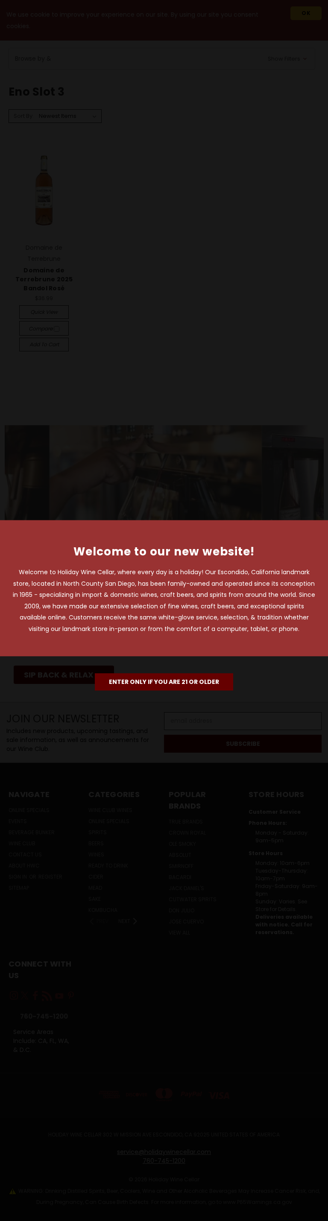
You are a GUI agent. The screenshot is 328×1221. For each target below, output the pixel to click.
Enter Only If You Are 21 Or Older (164, 682)
